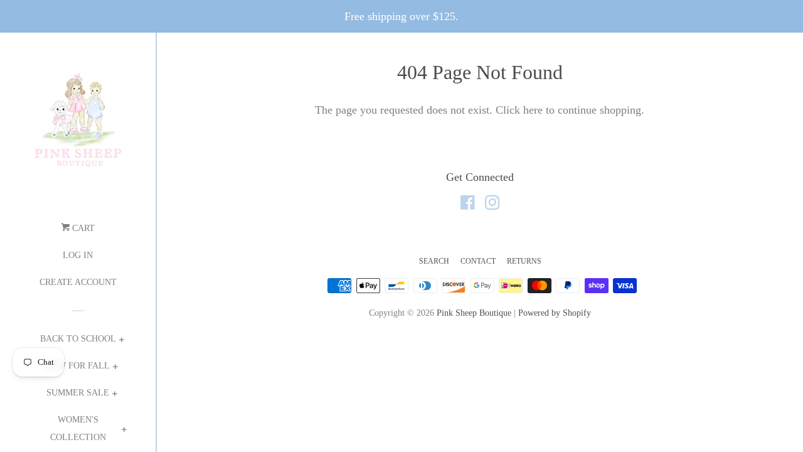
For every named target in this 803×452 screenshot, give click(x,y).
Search (434, 261)
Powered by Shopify (554, 313)
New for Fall (78, 365)
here (533, 110)
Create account (78, 282)
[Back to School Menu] (121, 341)
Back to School (78, 338)
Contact (478, 261)
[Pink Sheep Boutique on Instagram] (492, 204)
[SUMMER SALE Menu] (114, 395)
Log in (78, 255)
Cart (82, 228)
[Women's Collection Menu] (124, 431)
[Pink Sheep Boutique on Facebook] (468, 204)
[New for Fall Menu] (115, 368)
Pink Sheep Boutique (474, 313)
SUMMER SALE (77, 392)
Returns (524, 261)
